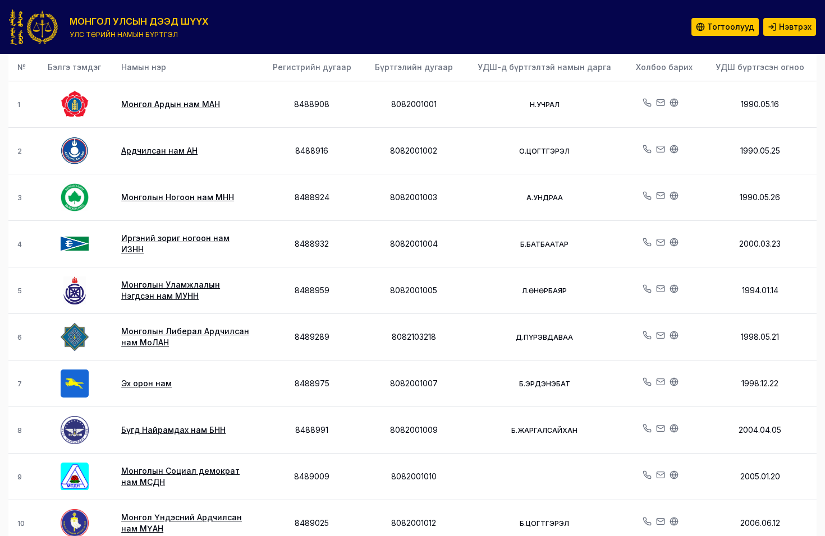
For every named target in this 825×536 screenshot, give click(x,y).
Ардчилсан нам (159, 150)
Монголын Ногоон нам (177, 197)
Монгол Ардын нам (170, 104)
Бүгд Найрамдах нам (173, 430)
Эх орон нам (146, 383)
